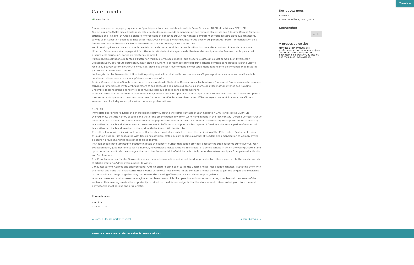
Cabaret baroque (250, 219)
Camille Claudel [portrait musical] (111, 219)
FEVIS (158, 233)
